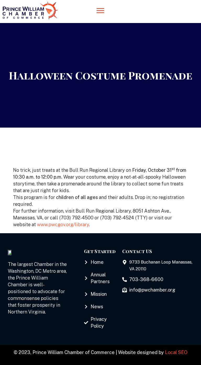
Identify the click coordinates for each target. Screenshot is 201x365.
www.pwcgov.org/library (63, 224)
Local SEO (176, 352)
